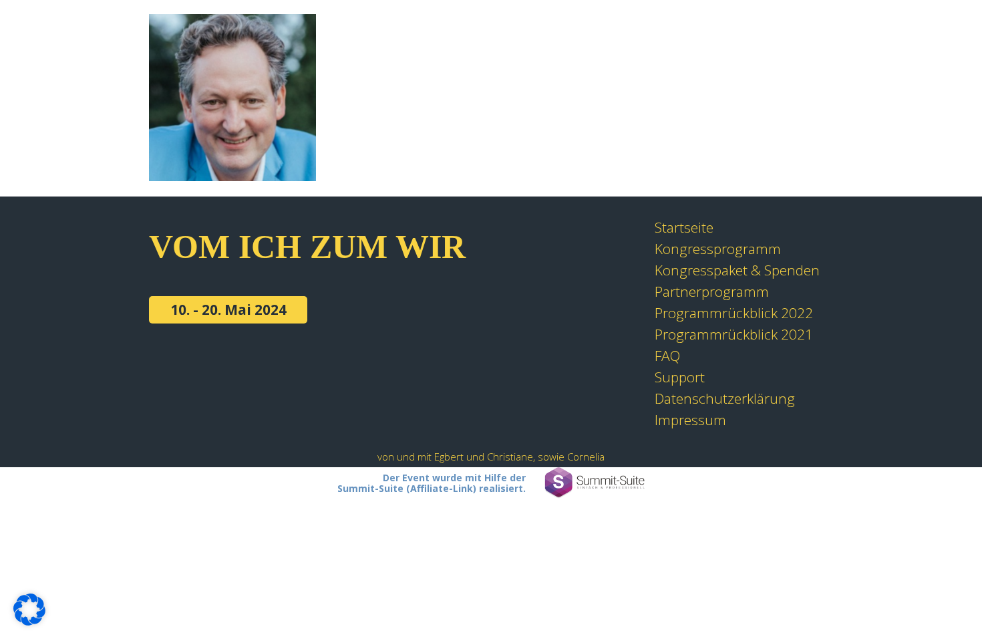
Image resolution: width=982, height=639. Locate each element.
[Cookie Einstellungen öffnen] (29, 620)
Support (680, 377)
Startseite (684, 227)
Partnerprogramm (712, 291)
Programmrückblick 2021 (734, 334)
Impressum (690, 419)
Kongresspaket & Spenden (737, 270)
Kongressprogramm (718, 248)
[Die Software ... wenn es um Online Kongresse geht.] (594, 483)
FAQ (667, 355)
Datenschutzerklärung (725, 398)
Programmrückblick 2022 (734, 312)
